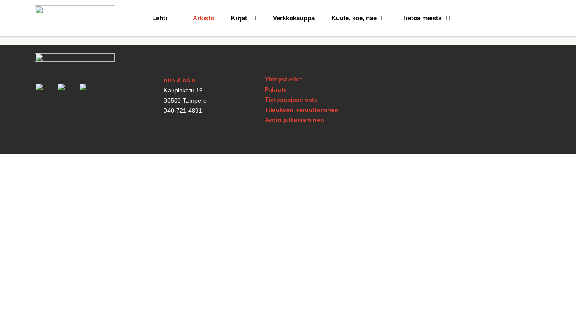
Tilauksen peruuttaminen (301, 109)
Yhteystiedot (283, 79)
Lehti (159, 18)
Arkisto (203, 18)
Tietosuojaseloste (291, 99)
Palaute (276, 89)
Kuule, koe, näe (354, 18)
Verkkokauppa (294, 18)
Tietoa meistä (421, 18)
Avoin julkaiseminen (294, 119)
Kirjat (239, 18)
